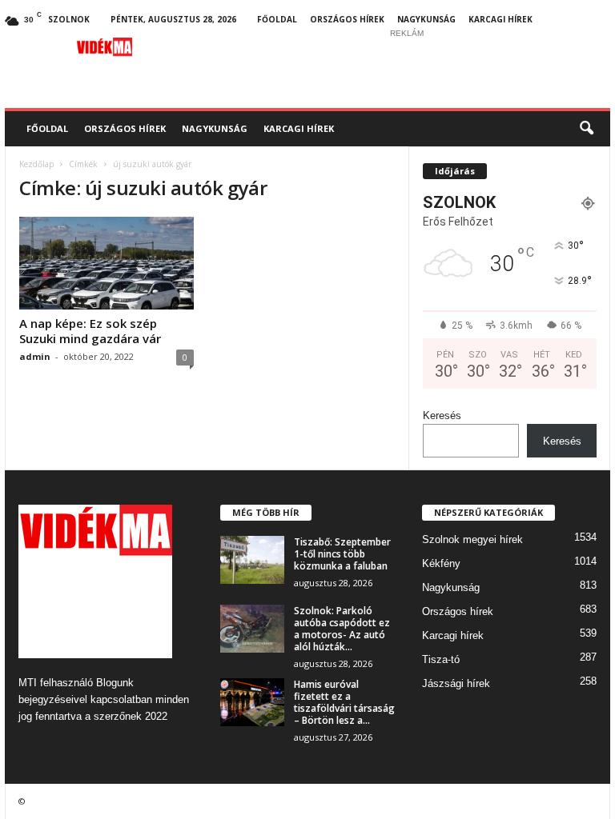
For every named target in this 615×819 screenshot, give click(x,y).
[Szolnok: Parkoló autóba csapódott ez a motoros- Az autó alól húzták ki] (252, 629)
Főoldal (277, 19)
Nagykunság (426, 19)
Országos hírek (347, 19)
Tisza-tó (441, 659)
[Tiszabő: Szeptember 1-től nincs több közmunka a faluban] (252, 560)
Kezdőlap (36, 164)
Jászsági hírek (456, 683)
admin (34, 356)
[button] (586, 128)
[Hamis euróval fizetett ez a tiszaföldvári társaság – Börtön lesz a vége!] (252, 702)
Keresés (442, 415)
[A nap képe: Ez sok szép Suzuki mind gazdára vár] (106, 263)
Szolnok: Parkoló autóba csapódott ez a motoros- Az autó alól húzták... (342, 628)
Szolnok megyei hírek (472, 539)
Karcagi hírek (500, 19)
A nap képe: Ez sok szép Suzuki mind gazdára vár (90, 330)
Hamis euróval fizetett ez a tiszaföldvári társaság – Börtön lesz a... (344, 702)
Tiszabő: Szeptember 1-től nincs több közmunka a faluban (342, 554)
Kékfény (441, 563)
